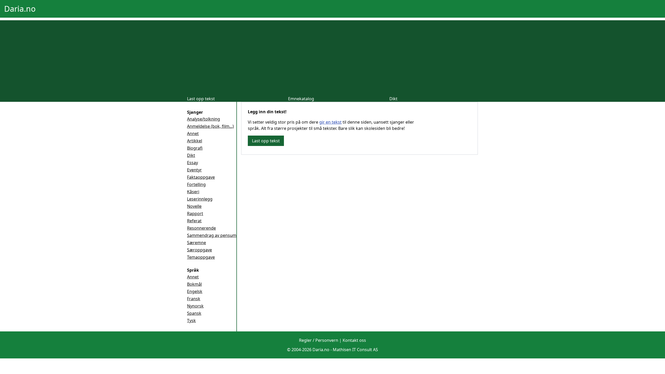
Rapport (195, 213)
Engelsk (194, 291)
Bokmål (194, 284)
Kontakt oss (354, 340)
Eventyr (194, 170)
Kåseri (193, 192)
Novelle (194, 206)
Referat (194, 221)
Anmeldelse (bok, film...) (210, 126)
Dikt (393, 99)
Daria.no (20, 8)
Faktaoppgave (201, 177)
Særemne (196, 242)
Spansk (194, 313)
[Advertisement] (332, 56)
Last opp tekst (201, 99)
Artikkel (194, 141)
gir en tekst (330, 122)
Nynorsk (195, 306)
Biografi (195, 148)
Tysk (191, 320)
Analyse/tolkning (203, 119)
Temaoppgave (201, 257)
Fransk (193, 299)
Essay (192, 162)
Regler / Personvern (318, 340)
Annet (193, 133)
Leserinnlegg (199, 199)
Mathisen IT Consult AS (355, 349)
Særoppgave (199, 250)
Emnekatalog (301, 99)
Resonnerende (201, 228)
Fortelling (196, 184)
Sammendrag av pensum (211, 235)
